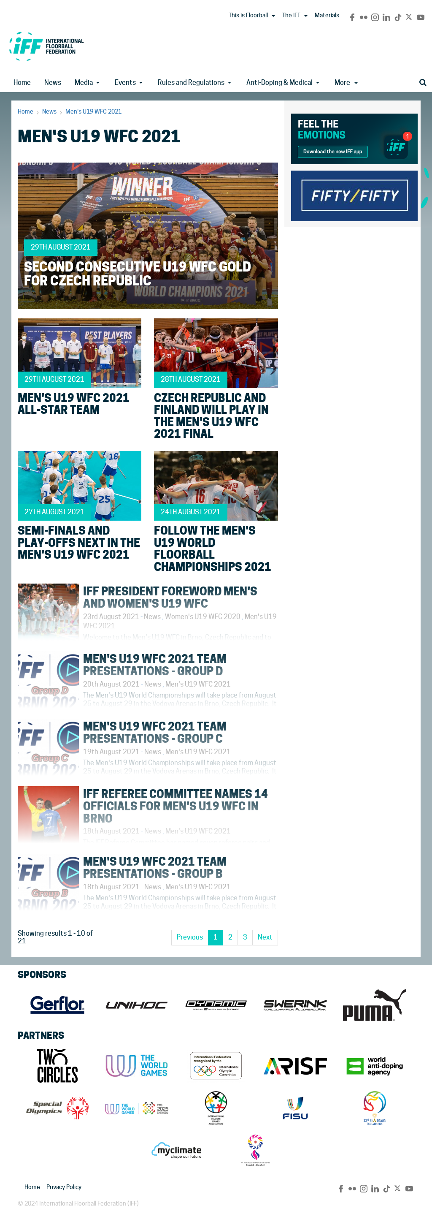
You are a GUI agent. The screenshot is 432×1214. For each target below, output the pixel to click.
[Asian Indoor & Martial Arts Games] (255, 1150)
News (52, 83)
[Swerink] (295, 1005)
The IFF (291, 15)
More (342, 83)
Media (84, 83)
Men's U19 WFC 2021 (93, 111)
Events (125, 83)
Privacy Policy (63, 1187)
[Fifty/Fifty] (354, 194)
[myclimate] (176, 1150)
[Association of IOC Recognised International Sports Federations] (295, 1066)
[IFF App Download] (354, 137)
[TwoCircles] (57, 1066)
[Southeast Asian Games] (374, 1108)
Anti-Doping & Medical (279, 83)
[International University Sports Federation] (295, 1108)
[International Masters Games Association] (216, 1108)
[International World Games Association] (136, 1066)
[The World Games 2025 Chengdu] (136, 1108)
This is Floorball (248, 15)
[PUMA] (374, 1005)
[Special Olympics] (57, 1108)
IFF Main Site (46, 46)
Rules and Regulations (191, 83)
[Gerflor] (57, 1005)
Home (22, 83)
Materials (327, 15)
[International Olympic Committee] (216, 1066)
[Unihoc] (136, 1005)
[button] (273, 16)
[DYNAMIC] (216, 1005)
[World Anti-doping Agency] (374, 1066)
